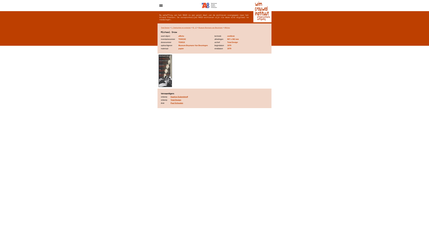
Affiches (227, 28)
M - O (195, 28)
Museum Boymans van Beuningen (210, 28)
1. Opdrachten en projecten (181, 28)
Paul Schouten (177, 103)
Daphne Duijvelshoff (179, 97)
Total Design (165, 28)
